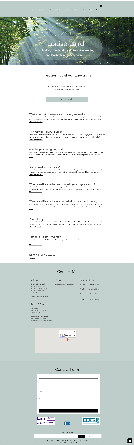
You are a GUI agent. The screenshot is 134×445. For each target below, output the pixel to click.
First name (42, 377)
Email (40, 391)
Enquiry (41, 399)
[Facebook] (65, 423)
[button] (101, 5)
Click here (32, 259)
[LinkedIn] (68, 423)
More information (35, 122)
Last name (42, 384)
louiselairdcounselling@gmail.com (67, 89)
